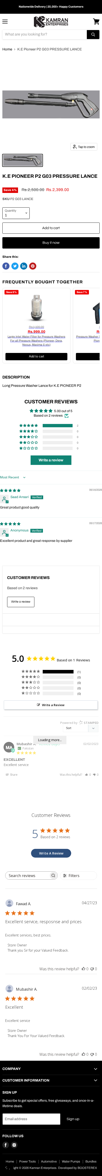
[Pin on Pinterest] (32, 266)
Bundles (91, 1161)
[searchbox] (27, 875)
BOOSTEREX (87, 1168)
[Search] (93, 34)
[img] (10, 490)
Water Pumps (71, 1161)
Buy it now (51, 243)
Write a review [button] (51, 460)
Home (7, 49)
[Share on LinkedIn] (23, 266)
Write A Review (51, 853)
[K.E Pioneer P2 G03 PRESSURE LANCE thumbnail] (22, 160)
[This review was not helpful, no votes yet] (92, 968)
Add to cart (36, 356)
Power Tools (27, 1161)
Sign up (73, 1119)
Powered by (79, 723)
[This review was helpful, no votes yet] (83, 968)
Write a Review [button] (53, 705)
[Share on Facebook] (5, 266)
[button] (28, 425)
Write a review (20, 601)
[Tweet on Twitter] (15, 266)
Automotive (49, 1161)
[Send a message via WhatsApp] (8, 1168)
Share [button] (13, 775)
